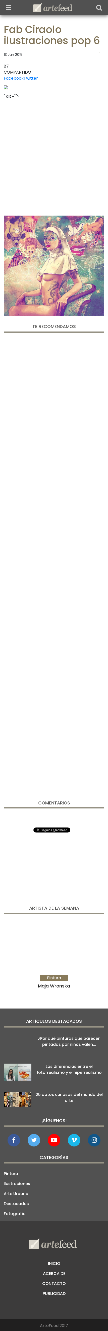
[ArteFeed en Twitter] (34, 1140)
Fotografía (15, 1214)
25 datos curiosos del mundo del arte (69, 1097)
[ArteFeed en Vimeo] (74, 1140)
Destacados (16, 1204)
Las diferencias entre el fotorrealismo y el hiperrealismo (69, 1069)
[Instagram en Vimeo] (94, 1140)
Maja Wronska (54, 986)
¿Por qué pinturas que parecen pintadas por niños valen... (69, 1041)
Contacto (54, 1283)
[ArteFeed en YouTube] (54, 1140)
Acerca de (54, 1273)
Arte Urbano (16, 1194)
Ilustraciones (17, 1184)
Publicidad (54, 1293)
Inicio (54, 1263)
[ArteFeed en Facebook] (14, 1140)
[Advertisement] (54, 156)
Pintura (11, 1174)
